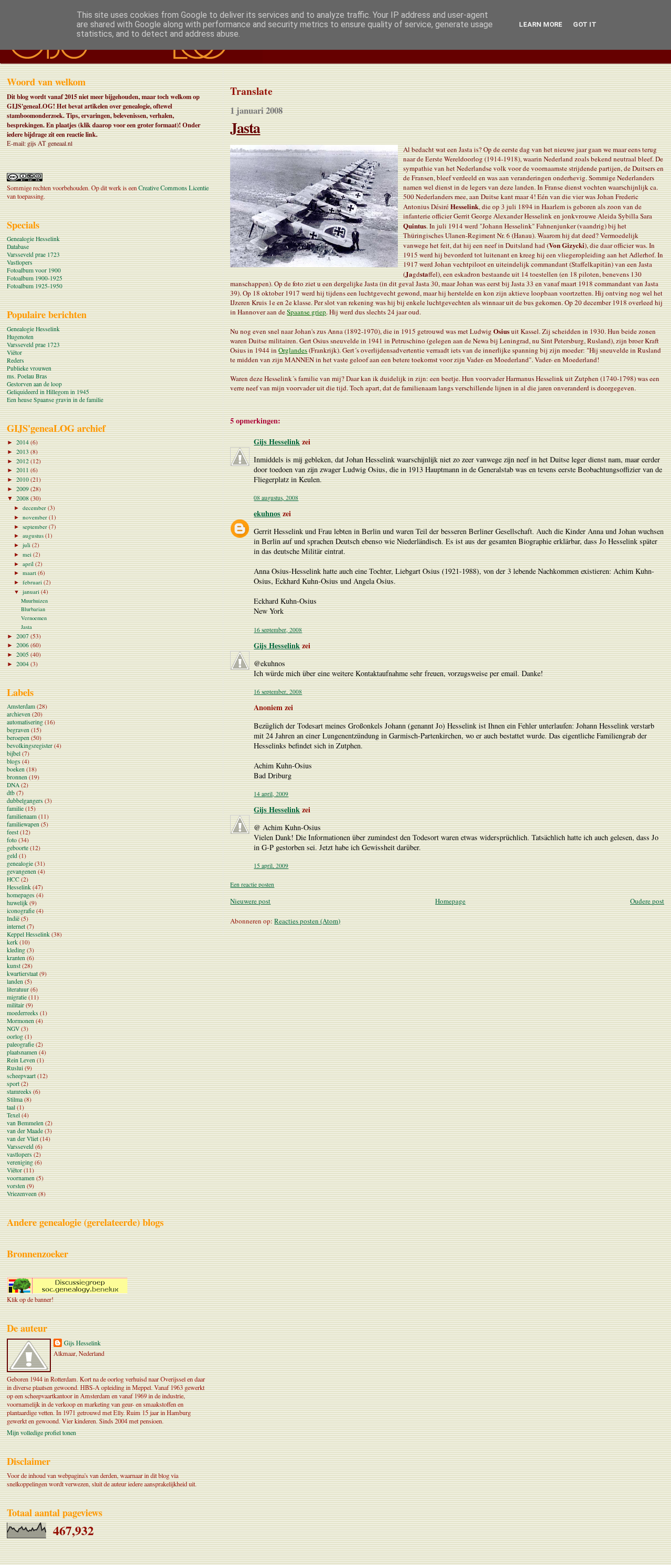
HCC (13, 879)
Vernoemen (34, 618)
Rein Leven (21, 1060)
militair (15, 1005)
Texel (13, 1115)
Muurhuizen (34, 600)
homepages (21, 895)
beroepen (18, 738)
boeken (16, 769)
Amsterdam (21, 706)
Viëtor (14, 352)
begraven (18, 730)
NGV (13, 1029)
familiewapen (23, 824)
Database (18, 247)
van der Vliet (22, 1139)
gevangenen (21, 871)
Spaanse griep (306, 312)
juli (27, 545)
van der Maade (25, 1131)
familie (15, 808)
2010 (23, 479)
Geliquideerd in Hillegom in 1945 (48, 392)
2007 (23, 636)
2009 (23, 489)
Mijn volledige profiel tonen (41, 1432)
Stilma (15, 1099)
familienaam (22, 816)
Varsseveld (20, 1146)
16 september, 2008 (278, 630)
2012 (23, 461)
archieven (18, 714)
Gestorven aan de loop (34, 384)
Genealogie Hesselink (33, 239)
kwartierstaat (22, 973)
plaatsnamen (22, 1052)
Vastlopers (20, 262)
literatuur (18, 989)
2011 (23, 470)
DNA (13, 785)
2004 (23, 664)
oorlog (15, 1036)
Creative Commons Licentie (173, 187)
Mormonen (20, 1021)
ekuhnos (267, 513)
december (35, 508)
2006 (23, 645)
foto (12, 840)
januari (32, 591)
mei (28, 554)
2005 (23, 654)
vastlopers (19, 1154)
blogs (13, 761)
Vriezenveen (22, 1194)
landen (15, 981)
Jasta (245, 127)
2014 (23, 442)
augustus (34, 535)
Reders (15, 360)
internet (16, 926)
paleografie (20, 1044)
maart (30, 573)
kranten (16, 958)
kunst (13, 966)
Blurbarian (33, 609)
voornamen (21, 1178)
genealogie (20, 863)
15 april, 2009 (271, 866)
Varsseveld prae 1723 (33, 254)
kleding (16, 950)
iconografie (21, 911)
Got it (585, 24)
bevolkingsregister (29, 745)
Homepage (450, 901)
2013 (23, 451)
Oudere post (647, 901)
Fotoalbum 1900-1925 (34, 278)
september (36, 526)
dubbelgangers (25, 801)
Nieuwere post (250, 901)
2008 (23, 498)
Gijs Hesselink (277, 441)
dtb (11, 793)
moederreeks (22, 1013)
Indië (13, 918)
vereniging (20, 1162)
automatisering (25, 722)
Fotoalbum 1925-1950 (34, 286)
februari (33, 582)
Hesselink (19, 887)
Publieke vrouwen (29, 368)
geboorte (17, 848)
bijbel (13, 753)
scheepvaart (21, 1076)
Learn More (540, 24)
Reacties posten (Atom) (307, 921)
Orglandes (292, 350)
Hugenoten (20, 337)
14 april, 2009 (271, 794)
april (29, 564)
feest (12, 832)
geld (12, 856)
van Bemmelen (25, 1123)
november (36, 517)
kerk (12, 942)
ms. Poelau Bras (27, 376)
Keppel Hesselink (28, 934)
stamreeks (19, 1091)
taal (11, 1107)
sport (13, 1084)
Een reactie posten (252, 884)
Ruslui (15, 1068)
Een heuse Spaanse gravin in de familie (55, 400)
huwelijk (17, 903)
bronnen (17, 777)
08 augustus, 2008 (276, 498)
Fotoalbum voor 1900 (34, 270)
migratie (17, 997)
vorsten (16, 1186)
